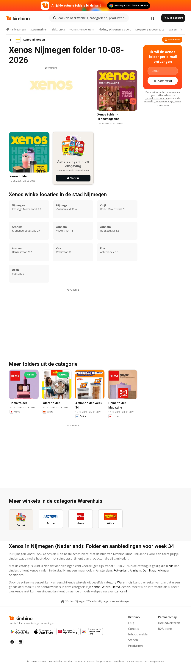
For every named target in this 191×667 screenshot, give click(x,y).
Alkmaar (164, 570)
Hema (116, 587)
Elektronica (58, 29)
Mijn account (175, 17)
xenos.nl (121, 591)
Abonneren (174, 39)
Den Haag (149, 570)
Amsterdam (104, 570)
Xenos (96, 587)
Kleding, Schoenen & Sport (114, 29)
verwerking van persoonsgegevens (162, 101)
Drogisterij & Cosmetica (149, 29)
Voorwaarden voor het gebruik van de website (99, 661)
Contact (133, 629)
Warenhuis (175, 29)
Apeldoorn (16, 575)
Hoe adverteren (169, 623)
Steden (133, 640)
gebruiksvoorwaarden (157, 98)
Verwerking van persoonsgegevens (145, 661)
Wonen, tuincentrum (81, 29)
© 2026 (36, 661)
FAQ (131, 623)
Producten (135, 646)
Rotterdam (120, 570)
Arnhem (135, 570)
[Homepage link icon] (62, 601)
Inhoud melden (138, 634)
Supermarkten (38, 29)
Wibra (106, 587)
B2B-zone (165, 629)
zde (171, 566)
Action (125, 587)
